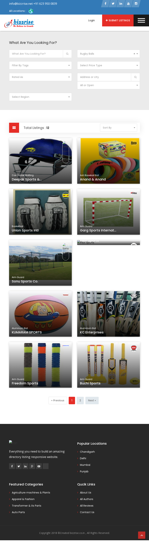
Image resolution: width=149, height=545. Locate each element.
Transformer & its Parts (26, 505)
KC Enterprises (92, 332)
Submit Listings (119, 20)
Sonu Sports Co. (25, 281)
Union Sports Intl (25, 230)
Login (91, 20)
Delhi (83, 458)
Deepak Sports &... (27, 179)
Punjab (84, 471)
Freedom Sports (25, 383)
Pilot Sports (89, 240)
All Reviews (86, 505)
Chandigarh (87, 452)
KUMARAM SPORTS (27, 332)
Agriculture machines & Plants (31, 492)
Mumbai (85, 465)
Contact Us (87, 512)
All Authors (86, 499)
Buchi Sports (90, 383)
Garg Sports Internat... (98, 230)
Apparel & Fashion (23, 499)
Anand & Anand (93, 179)
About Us (85, 492)
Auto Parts (18, 512)
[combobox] (108, 54)
